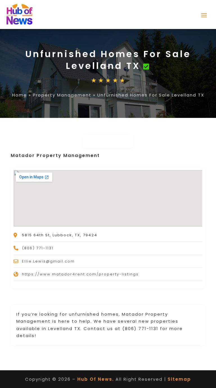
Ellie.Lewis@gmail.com (48, 261)
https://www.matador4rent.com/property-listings (80, 274)
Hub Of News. (95, 379)
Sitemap (179, 379)
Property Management (62, 95)
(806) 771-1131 (37, 248)
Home (19, 95)
